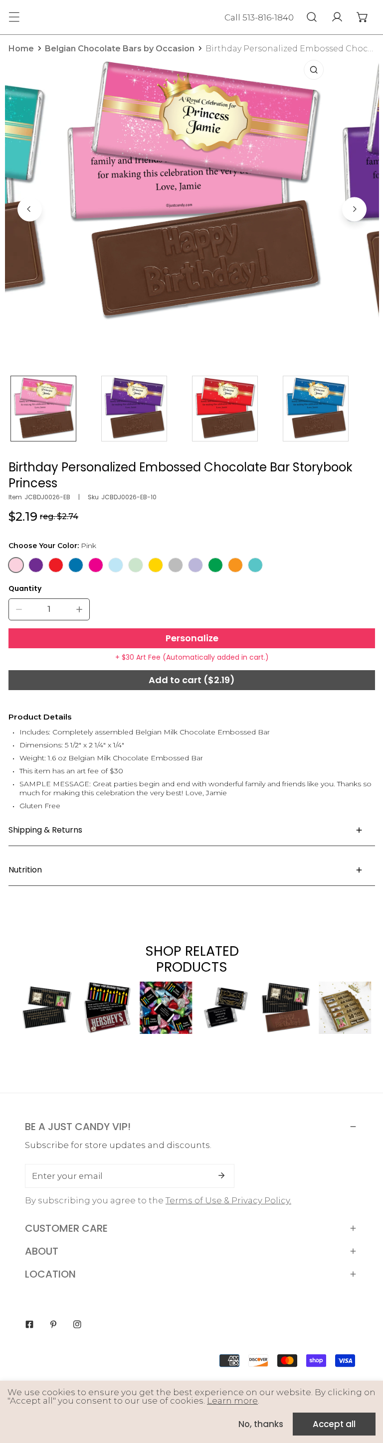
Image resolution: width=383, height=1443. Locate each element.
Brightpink (95, 565)
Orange (235, 565)
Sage (135, 565)
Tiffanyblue (255, 565)
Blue (75, 565)
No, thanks (260, 1424)
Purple (35, 565)
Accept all (334, 1424)
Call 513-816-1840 (259, 17)
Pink (15, 565)
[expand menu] (14, 17)
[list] (192, 208)
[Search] (311, 17)
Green (215, 565)
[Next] (354, 209)
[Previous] (29, 209)
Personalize (192, 638)
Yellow (155, 565)
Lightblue (115, 565)
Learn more (232, 1401)
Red (55, 565)
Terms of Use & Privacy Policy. (228, 1200)
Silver (175, 565)
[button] (362, 17)
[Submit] (221, 1175)
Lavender (195, 565)
